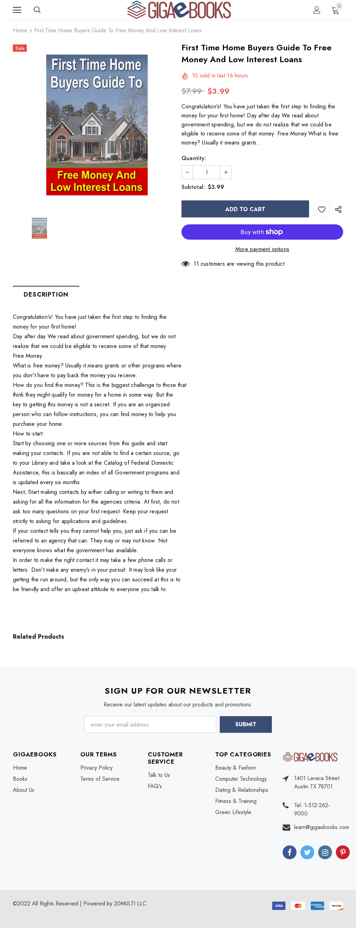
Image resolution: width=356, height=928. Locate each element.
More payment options (262, 249)
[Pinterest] (343, 852)
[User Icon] (317, 10)
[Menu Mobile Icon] (17, 10)
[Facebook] (290, 852)
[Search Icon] (44, 10)
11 (196, 264)
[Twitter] (307, 852)
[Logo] (179, 9)
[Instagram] (325, 852)
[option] (94, 125)
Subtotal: (193, 187)
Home (20, 30)
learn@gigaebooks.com (321, 827)
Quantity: (193, 158)
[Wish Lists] (321, 208)
